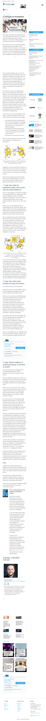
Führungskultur (16, 557)
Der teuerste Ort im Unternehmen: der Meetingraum (21, 668)
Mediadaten (19, 703)
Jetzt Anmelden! (21, 347)
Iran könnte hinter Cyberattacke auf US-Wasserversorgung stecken (38, 142)
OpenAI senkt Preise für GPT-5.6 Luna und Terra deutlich (38, 136)
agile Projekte (7, 557)
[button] (5, 10)
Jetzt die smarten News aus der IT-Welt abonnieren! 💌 (9, 345)
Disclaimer (6, 709)
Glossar (18, 704)
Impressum (6, 708)
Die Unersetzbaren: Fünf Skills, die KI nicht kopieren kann (8, 667)
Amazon (13, 550)
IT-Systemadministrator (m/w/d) (35, 72)
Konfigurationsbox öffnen (35, 713)
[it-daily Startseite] (10, 4)
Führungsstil (7, 559)
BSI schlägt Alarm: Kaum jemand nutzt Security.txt (38, 125)
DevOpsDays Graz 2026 (33, 34)
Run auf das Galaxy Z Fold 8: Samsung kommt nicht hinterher (39, 130)
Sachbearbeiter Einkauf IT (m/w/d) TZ (36, 56)
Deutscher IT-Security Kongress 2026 (36, 43)
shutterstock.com (36, 715)
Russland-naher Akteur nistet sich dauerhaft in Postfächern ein (39, 148)
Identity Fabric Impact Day (34, 39)
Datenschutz (6, 705)
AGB (5, 707)
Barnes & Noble (19, 550)
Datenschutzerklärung (7, 356)
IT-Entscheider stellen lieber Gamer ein (7, 653)
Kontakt (5, 703)
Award (18, 707)
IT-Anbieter (19, 709)
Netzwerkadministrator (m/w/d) (35, 51)
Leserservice (19, 705)
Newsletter (19, 708)
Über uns (5, 704)
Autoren (18, 711)
